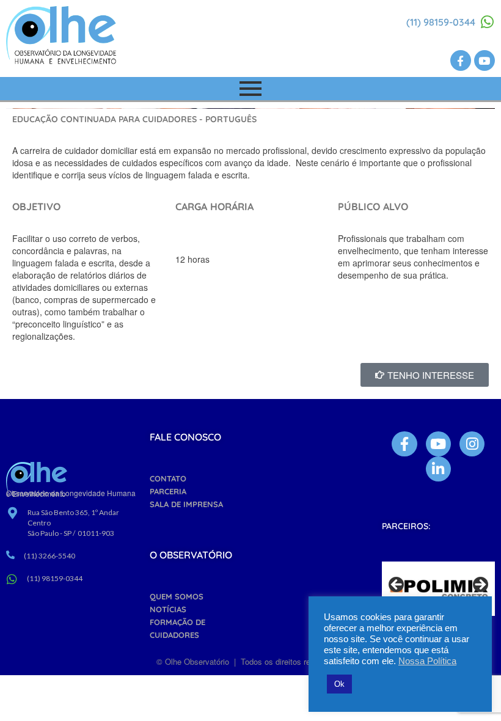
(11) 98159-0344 (440, 22)
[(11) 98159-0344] (487, 22)
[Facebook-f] (460, 60)
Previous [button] (397, 585)
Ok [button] (339, 684)
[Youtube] (484, 60)
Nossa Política (427, 661)
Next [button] (479, 585)
